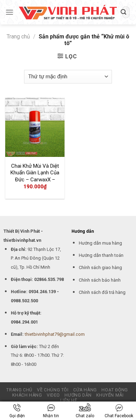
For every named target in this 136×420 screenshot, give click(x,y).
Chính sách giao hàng (100, 267)
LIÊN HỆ (68, 400)
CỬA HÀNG (85, 390)
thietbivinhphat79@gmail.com (55, 334)
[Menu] (9, 12)
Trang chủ (18, 36)
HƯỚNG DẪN (78, 395)
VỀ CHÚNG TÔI (52, 390)
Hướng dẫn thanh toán (101, 255)
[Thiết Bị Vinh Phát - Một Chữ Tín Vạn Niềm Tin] (68, 12)
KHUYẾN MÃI (109, 395)
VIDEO (53, 395)
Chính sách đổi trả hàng (102, 292)
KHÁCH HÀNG (27, 395)
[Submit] (123, 12)
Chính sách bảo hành (100, 280)
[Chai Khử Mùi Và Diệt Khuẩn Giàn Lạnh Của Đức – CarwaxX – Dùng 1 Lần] (35, 127)
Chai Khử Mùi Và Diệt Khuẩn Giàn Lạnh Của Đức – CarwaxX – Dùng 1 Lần (34, 176)
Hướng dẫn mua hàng (100, 243)
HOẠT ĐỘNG (114, 390)
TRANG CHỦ (19, 390)
